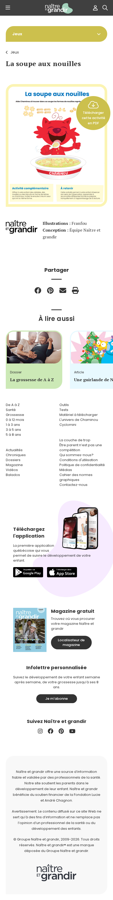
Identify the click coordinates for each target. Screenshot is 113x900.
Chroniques (16, 454)
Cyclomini (67, 424)
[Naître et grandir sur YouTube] (72, 731)
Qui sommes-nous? (76, 454)
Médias (65, 469)
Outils (64, 404)
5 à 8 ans (13, 434)
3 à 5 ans (13, 429)
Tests (63, 409)
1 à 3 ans (13, 424)
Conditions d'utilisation (78, 459)
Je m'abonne (56, 698)
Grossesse (15, 414)
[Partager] (37, 290)
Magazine (14, 464)
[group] (34, 360)
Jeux (15, 52)
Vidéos (12, 469)
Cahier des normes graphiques (76, 477)
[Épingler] (50, 290)
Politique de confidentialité (82, 464)
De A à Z (13, 404)
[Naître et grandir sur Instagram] (40, 731)
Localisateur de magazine (71, 642)
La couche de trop (74, 440)
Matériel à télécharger (78, 414)
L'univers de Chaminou (78, 419)
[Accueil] (56, 8)
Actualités (14, 450)
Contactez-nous (73, 484)
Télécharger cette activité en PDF (93, 118)
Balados (13, 474)
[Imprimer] (75, 290)
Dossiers (13, 459)
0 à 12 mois (15, 419)
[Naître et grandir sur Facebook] (50, 731)
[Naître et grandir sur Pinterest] (61, 731)
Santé (11, 409)
